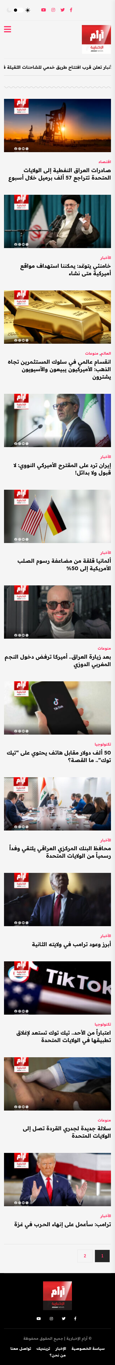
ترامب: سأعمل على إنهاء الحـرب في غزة (62, 1224)
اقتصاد (104, 161)
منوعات (91, 353)
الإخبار (60, 1348)
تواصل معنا (20, 1348)
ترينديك (43, 1348)
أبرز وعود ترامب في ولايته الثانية (71, 944)
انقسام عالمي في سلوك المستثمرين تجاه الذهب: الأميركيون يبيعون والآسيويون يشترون (59, 369)
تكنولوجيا (103, 744)
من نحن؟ (57, 1355)
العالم (106, 353)
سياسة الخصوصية (88, 1348)
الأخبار (105, 257)
